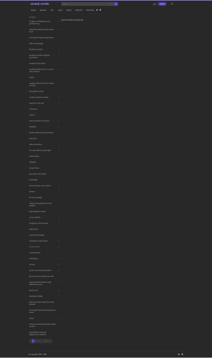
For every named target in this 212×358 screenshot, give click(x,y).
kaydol (162, 4)
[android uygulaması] (97, 10)
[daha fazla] (172, 4)
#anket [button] (69, 10)
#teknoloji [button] (90, 10)
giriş (154, 4)
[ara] (116, 4)
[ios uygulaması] (100, 10)
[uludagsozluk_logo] (40, 4)
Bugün (33, 10)
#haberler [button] (79, 10)
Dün (52, 10)
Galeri (60, 10)
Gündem (43, 10)
